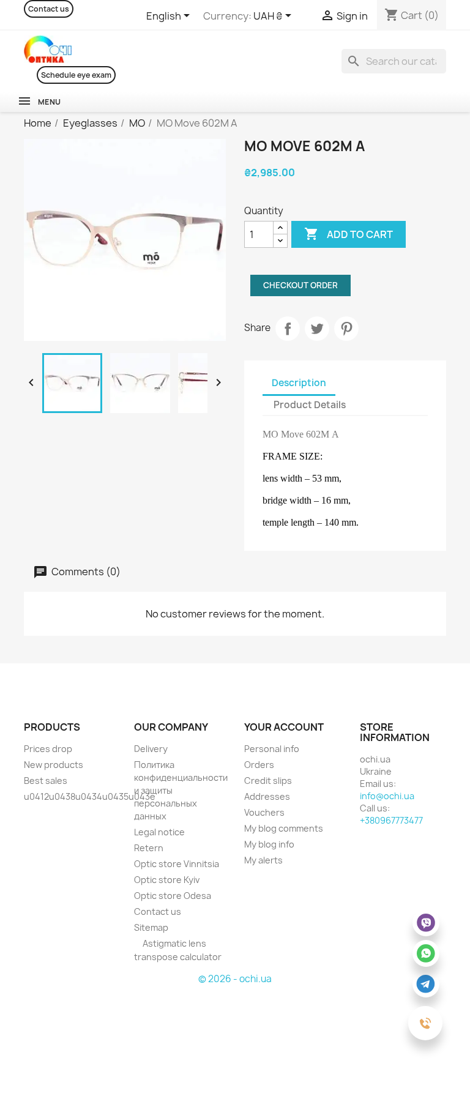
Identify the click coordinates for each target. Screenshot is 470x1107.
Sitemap (151, 927)
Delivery (151, 749)
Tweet (317, 328)
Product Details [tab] (310, 404)
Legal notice (159, 832)
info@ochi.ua (387, 796)
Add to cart (348, 233)
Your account (284, 727)
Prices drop (48, 749)
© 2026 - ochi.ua (235, 978)
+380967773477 (391, 820)
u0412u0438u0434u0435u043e (89, 796)
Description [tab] (299, 382)
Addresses (267, 796)
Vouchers (264, 812)
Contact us (48, 9)
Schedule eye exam (76, 75)
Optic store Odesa (172, 895)
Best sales (45, 780)
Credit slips (268, 780)
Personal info (271, 749)
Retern (148, 848)
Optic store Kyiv (167, 879)
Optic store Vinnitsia (176, 864)
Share (287, 328)
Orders (259, 764)
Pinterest (346, 328)
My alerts (263, 860)
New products (53, 764)
